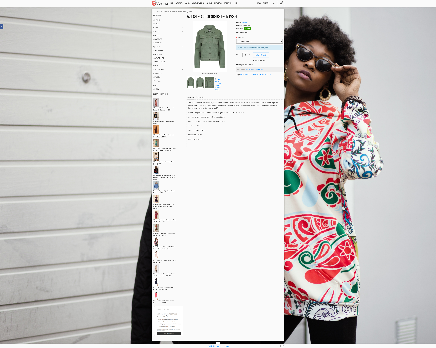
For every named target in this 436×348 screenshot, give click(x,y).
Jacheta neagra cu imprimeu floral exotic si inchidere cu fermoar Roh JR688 (164, 177)
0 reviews (249, 70)
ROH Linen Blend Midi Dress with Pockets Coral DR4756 (163, 302)
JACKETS (157, 35)
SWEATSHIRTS (159, 58)
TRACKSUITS (158, 50)
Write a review (258, 70)
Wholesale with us (198, 3)
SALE (156, 66)
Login (259, 3)
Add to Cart (261, 55)
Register (266, 3)
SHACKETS (157, 73)
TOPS (156, 28)
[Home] (153, 12)
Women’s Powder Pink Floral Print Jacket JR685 (163, 163)
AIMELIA (244, 23)
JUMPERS (157, 47)
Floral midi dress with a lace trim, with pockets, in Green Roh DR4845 (165, 149)
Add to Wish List (260, 60)
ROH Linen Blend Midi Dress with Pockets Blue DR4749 (163, 288)
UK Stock (159, 12)
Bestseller (164, 94)
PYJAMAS (157, 77)
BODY (156, 85)
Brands (187, 3)
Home (171, 3)
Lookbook (209, 3)
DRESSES (157, 24)
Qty (237, 55)
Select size (240, 37)
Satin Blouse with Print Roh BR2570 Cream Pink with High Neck (164, 248)
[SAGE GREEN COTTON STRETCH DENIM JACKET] (191, 82)
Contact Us (227, 3)
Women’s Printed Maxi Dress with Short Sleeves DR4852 (163, 136)
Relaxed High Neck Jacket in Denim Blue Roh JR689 (164, 192)
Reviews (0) (199, 97)
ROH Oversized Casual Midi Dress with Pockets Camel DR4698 (164, 275)
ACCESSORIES (159, 69)
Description (190, 97)
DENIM (156, 89)
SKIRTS (156, 31)
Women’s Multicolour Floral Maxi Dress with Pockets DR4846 (163, 109)
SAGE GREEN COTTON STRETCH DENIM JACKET (178, 12)
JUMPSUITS (158, 39)
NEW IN (157, 20)
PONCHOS (158, 54)
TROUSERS (158, 43)
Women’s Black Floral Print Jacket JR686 (163, 122)
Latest (155, 94)
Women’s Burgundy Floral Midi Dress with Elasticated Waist (165, 221)
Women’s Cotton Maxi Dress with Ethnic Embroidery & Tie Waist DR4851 (163, 206)
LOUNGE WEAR (159, 62)
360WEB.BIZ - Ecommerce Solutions (218, 346)
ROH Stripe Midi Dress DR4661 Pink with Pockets (164, 261)
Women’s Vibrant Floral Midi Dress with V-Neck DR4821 (164, 234)
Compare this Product (245, 65)
